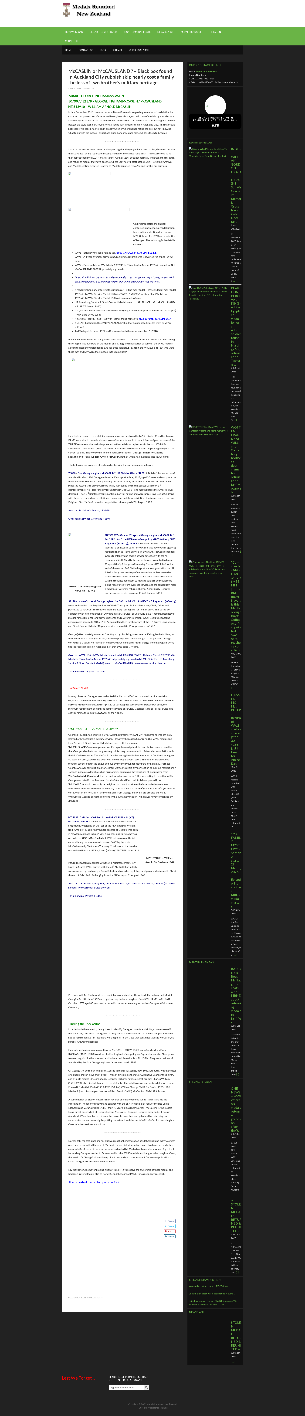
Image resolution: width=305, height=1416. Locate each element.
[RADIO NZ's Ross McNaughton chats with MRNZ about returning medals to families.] (208, 979)
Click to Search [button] (139, 50)
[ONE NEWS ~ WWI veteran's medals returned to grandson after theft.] (208, 1098)
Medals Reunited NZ (206, 71)
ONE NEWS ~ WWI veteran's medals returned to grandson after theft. (236, 1109)
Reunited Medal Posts (91, 1298)
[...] (234, 280)
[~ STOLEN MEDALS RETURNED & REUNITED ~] (208, 1210)
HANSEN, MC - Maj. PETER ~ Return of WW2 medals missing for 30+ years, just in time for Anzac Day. (236, 729)
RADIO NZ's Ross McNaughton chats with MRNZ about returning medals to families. (236, 995)
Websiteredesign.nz (157, 1407)
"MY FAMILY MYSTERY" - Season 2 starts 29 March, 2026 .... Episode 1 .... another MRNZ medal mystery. (236, 870)
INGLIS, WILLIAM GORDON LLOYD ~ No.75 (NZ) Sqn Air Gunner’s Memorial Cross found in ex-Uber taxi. (236, 185)
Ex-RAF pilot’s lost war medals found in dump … (212, 1293)
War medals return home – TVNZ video (208, 1286)
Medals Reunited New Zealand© (89, 11)
